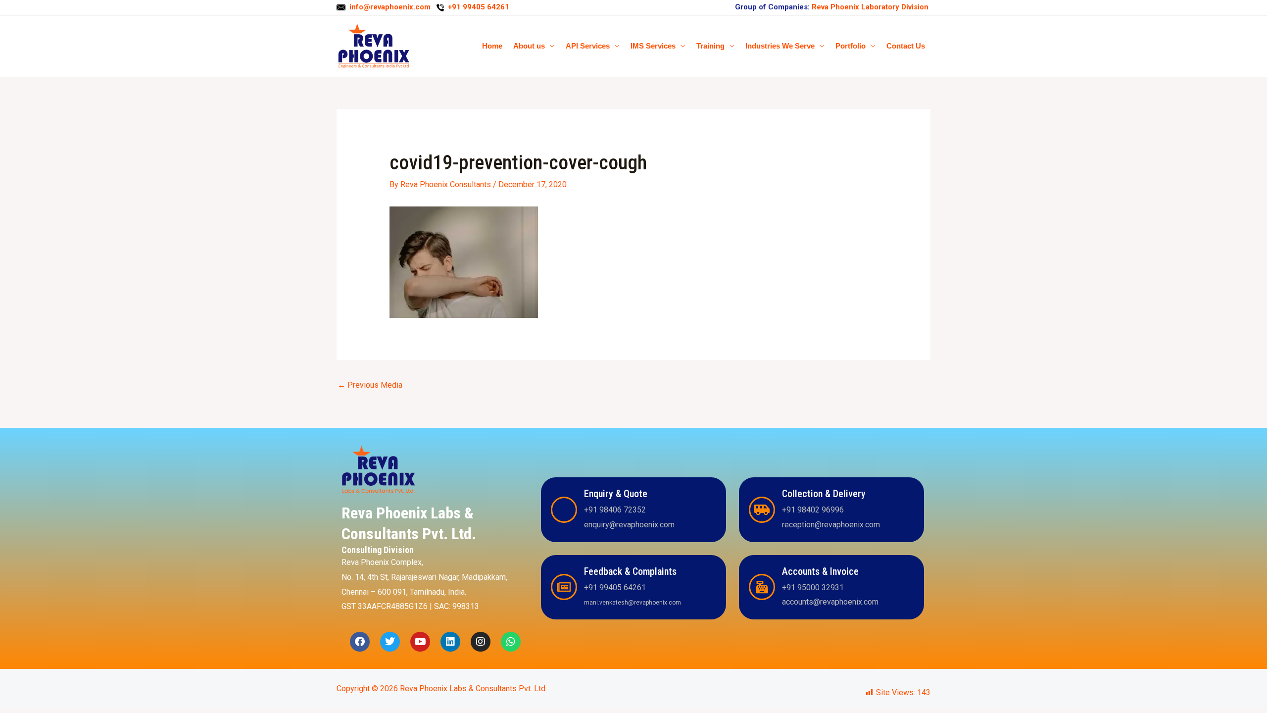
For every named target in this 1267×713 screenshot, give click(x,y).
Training (710, 46)
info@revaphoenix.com (391, 6)
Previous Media (370, 385)
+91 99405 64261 (478, 6)
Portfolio (850, 46)
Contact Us (905, 46)
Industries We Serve (780, 46)
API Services (588, 46)
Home (492, 46)
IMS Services (653, 46)
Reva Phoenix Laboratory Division (869, 6)
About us (529, 46)
